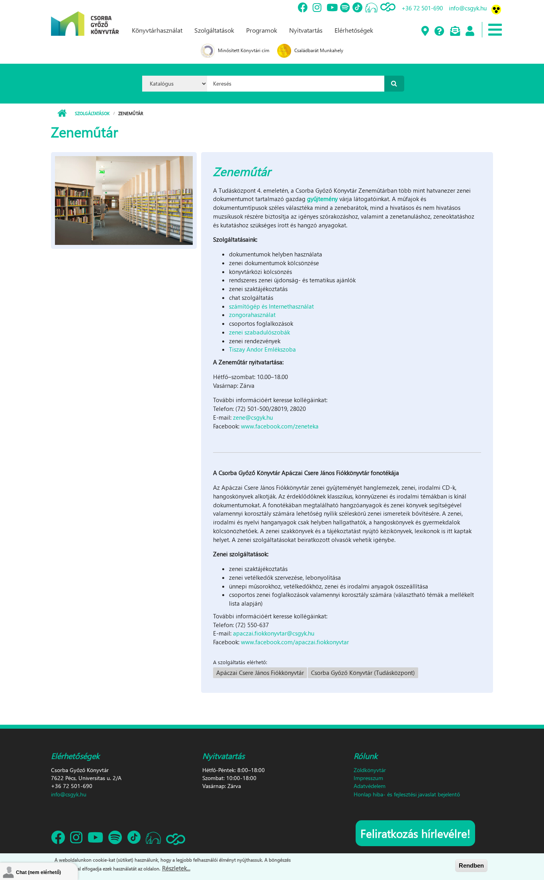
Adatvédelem (369, 786)
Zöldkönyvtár (370, 770)
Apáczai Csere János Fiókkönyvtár (260, 673)
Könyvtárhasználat (157, 30)
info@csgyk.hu (468, 8)
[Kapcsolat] (454, 31)
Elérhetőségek (354, 30)
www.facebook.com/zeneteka (280, 426)
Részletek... (176, 868)
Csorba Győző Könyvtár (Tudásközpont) (363, 673)
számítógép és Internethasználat (271, 306)
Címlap (62, 113)
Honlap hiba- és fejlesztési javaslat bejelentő (407, 794)
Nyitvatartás (306, 30)
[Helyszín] (424, 31)
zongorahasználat (252, 315)
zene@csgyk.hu (253, 417)
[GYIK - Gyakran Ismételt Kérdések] (439, 31)
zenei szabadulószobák (259, 332)
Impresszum (368, 778)
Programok (261, 30)
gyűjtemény (321, 199)
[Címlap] (85, 17)
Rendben (471, 865)
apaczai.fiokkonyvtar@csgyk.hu (273, 633)
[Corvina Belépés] (469, 31)
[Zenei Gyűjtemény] (124, 199)
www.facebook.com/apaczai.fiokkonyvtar (295, 642)
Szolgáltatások (214, 30)
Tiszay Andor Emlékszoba (262, 349)
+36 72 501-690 (422, 8)
